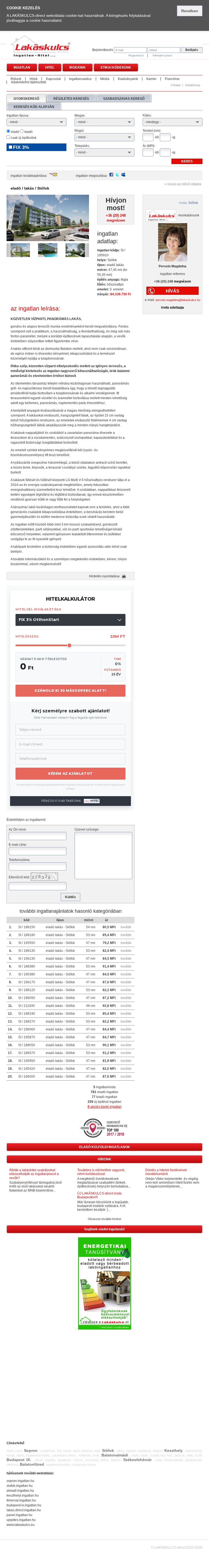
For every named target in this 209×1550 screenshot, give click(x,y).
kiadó (28, 132)
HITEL (49, 67)
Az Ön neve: (18, 829)
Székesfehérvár (137, 1460)
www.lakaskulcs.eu (21, 1525)
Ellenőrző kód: (19, 877)
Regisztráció (136, 55)
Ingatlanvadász (80, 79)
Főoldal (175, 85)
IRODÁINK (77, 67)
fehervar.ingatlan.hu (21, 1500)
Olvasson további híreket (104, 1219)
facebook (111, 174)
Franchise (172, 79)
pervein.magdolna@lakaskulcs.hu (178, 300)
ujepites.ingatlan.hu (21, 1520)
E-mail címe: (18, 845)
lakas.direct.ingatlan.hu (24, 1510)
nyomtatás (124, 576)
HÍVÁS (172, 291)
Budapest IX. (19, 1460)
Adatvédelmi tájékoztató (28, 82)
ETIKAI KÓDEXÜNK (116, 67)
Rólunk (16, 79)
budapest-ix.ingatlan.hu (24, 1505)
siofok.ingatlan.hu (20, 1486)
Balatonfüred (32, 1464)
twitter (117, 174)
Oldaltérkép (192, 85)
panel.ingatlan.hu (19, 1515)
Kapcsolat (53, 79)
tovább (126, 927)
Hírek (34, 79)
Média (104, 79)
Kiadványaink (128, 79)
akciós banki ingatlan (105, 1107)
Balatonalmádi (115, 1455)
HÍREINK (104, 1159)
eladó (14, 132)
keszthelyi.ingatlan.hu (23, 1495)
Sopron (31, 1450)
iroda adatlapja (172, 307)
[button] (13, 250)
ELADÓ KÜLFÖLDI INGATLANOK (104, 1147)
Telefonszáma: (19, 860)
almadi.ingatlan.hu (20, 1491)
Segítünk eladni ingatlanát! (104, 1229)
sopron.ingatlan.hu (20, 1481)
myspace (123, 174)
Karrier (151, 79)
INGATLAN (22, 67)
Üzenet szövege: (87, 829)
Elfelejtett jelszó (162, 55)
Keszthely (173, 1450)
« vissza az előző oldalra (183, 184)
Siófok (108, 1450)
